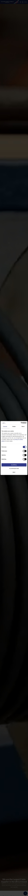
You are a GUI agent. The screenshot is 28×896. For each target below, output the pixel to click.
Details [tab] (14, 426)
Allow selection (14, 468)
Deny (14, 472)
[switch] (25, 451)
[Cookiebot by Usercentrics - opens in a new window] (21, 423)
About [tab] (23, 426)
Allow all (14, 464)
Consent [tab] (5, 426)
